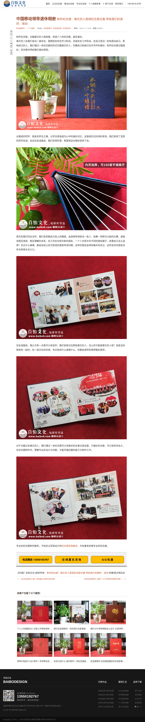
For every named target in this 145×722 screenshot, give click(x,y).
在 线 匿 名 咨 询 (71, 559)
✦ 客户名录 (108, 3)
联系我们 (119, 3)
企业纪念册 (57, 3)
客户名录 (138, 690)
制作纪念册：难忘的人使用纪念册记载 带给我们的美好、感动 (77, 572)
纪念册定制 (57, 28)
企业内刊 (138, 698)
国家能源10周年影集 (106, 690)
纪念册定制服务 (69, 545)
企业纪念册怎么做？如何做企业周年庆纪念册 (38, 579)
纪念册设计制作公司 (15, 3)
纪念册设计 (67, 28)
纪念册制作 (20, 28)
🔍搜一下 (138, 706)
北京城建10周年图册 (106, 698)
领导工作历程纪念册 (105, 706)
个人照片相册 (123, 702)
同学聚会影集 (123, 694)
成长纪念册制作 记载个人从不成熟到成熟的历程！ (103, 579)
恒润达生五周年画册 (105, 694)
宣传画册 (138, 694)
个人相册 (31, 28)
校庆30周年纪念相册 (106, 702)
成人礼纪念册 (123, 706)
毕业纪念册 (81, 3)
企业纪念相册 (123, 690)
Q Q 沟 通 (107, 559)
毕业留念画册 (123, 698)
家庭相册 (138, 702)
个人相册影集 (95, 3)
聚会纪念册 (69, 3)
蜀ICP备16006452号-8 (47, 719)
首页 (48, 3)
